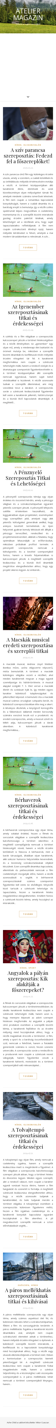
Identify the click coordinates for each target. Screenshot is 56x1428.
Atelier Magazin (28, 14)
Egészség (23, 1285)
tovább (28, 247)
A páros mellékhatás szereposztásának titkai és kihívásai (28, 1296)
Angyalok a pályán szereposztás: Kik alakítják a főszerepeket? (28, 981)
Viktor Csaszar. (42, 1422)
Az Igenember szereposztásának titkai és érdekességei (28, 315)
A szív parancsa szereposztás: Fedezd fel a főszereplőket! (28, 155)
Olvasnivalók (32, 145)
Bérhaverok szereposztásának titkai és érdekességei (28, 808)
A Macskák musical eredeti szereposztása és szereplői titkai (28, 645)
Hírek (18, 145)
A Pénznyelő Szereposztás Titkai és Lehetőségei (28, 478)
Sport (32, 968)
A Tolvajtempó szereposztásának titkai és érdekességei (28, 1138)
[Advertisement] (28, 63)
